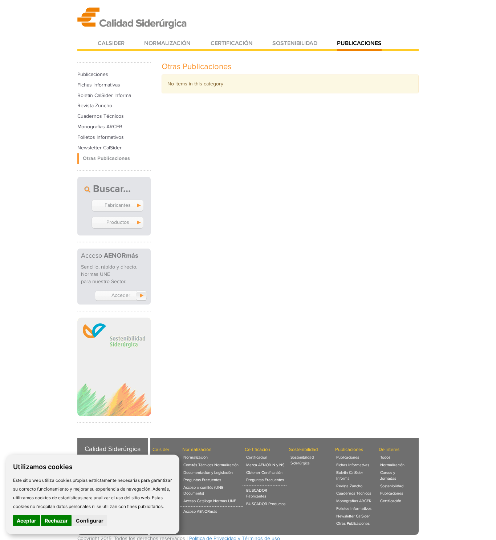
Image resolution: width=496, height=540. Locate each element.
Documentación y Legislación (208, 472)
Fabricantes (118, 205)
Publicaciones (359, 43)
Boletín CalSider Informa (104, 95)
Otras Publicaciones (106, 158)
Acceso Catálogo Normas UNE (209, 501)
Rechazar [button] (56, 520)
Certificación (232, 43)
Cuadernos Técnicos (100, 116)
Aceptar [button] (26, 520)
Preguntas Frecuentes (202, 479)
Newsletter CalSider (99, 148)
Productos (117, 222)
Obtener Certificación (264, 472)
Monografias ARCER (99, 127)
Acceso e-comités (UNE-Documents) (203, 490)
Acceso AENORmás (200, 511)
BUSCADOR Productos (265, 503)
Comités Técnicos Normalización (211, 465)
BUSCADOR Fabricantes (256, 493)
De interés (389, 449)
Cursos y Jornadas (388, 475)
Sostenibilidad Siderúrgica (302, 460)
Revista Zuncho (94, 106)
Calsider (111, 43)
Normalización (167, 43)
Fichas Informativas (98, 85)
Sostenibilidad (294, 43)
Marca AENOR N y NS (265, 465)
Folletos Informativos (100, 137)
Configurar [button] (89, 520)
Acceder (120, 295)
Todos (385, 457)
